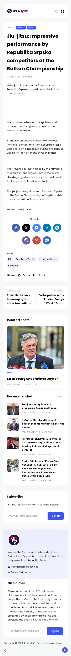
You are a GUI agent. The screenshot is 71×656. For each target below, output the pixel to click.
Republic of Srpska (25, 259)
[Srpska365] (17, 11)
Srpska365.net (14, 384)
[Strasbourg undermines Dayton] (35, 347)
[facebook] (19, 275)
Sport (31, 27)
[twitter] (24, 275)
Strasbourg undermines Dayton (33, 379)
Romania (13, 265)
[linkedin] (34, 275)
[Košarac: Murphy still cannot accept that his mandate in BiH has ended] (13, 424)
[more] (44, 275)
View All (60, 396)
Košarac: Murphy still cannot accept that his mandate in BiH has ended (43, 424)
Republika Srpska (48, 259)
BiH (10, 259)
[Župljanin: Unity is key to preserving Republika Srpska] (13, 409)
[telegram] (29, 275)
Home (10, 27)
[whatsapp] (39, 275)
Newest (21, 27)
